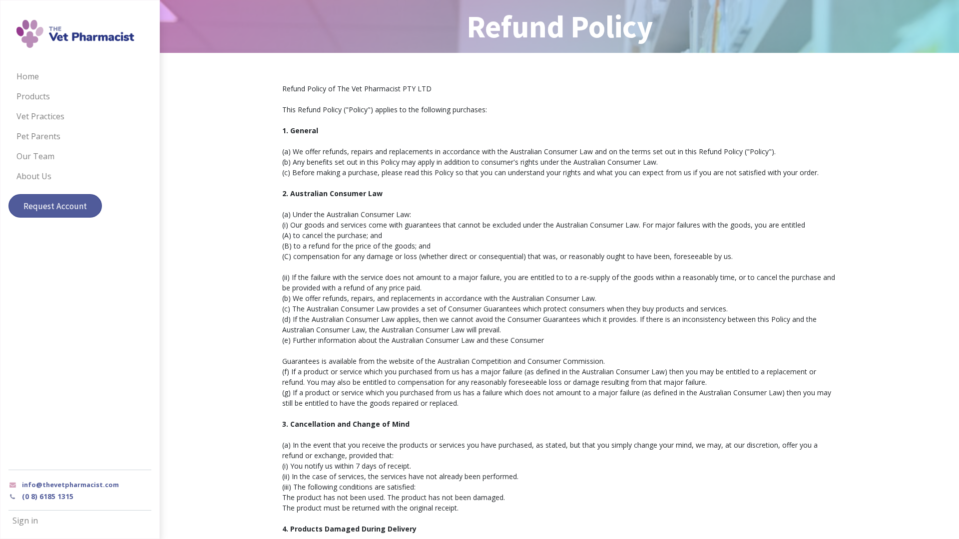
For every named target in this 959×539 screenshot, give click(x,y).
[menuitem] (79, 76)
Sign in (25, 520)
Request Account (55, 206)
